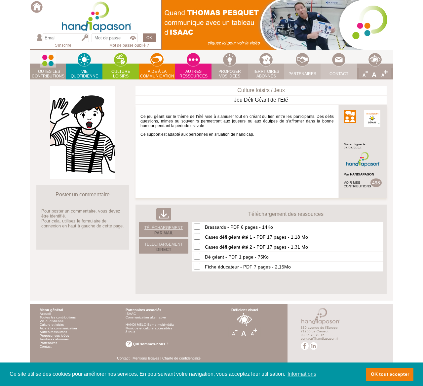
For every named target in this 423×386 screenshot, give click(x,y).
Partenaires (48, 343)
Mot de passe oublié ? (129, 45)
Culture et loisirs (52, 324)
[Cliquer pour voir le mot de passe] (133, 38)
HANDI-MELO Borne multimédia (150, 324)
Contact (46, 346)
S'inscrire (63, 45)
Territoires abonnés (54, 339)
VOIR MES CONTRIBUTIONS (357, 184)
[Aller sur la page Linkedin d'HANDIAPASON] (314, 349)
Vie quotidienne (52, 321)
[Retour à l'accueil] (36, 12)
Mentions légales (146, 358)
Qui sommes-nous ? (151, 344)
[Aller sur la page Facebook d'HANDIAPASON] (305, 349)
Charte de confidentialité (181, 358)
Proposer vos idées (54, 335)
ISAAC (131, 313)
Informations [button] (302, 374)
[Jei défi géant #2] (82, 177)
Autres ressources (53, 332)
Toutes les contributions (58, 317)
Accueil (45, 313)
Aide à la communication (58, 328)
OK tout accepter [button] (390, 374)
